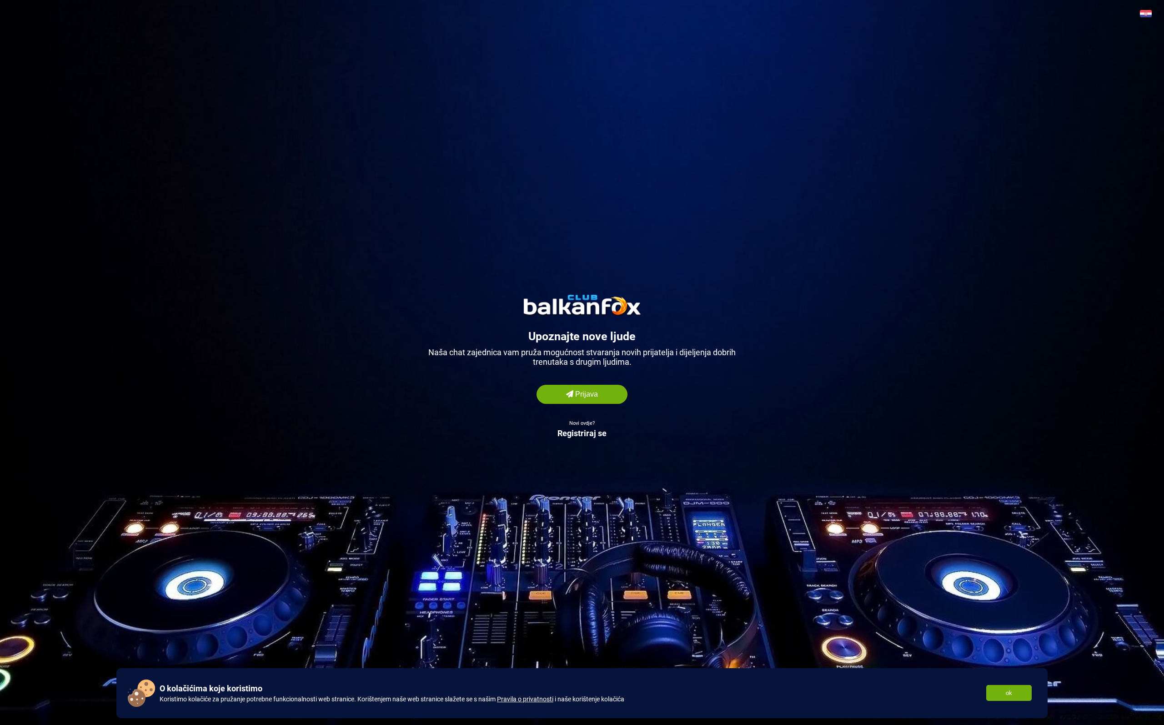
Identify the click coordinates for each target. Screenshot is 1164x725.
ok (1009, 693)
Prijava (585, 394)
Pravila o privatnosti (525, 699)
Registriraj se (582, 433)
